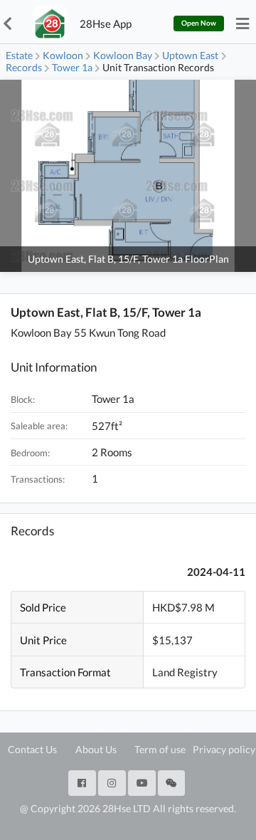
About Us (96, 749)
